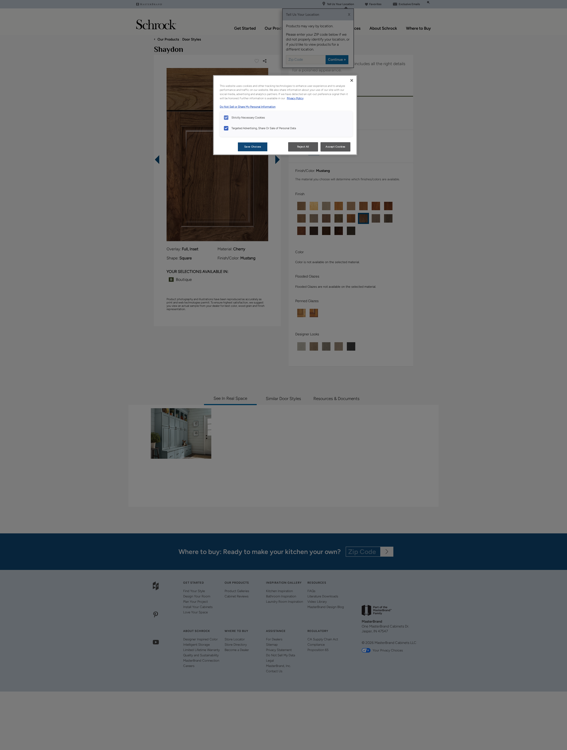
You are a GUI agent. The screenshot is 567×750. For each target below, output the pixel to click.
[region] (285, 115)
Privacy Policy (295, 98)
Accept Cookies (335, 146)
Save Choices (252, 146)
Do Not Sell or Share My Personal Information (248, 106)
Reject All (303, 146)
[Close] (352, 80)
